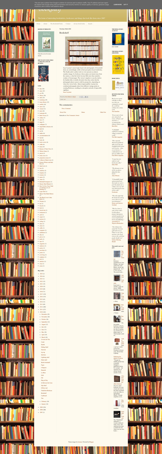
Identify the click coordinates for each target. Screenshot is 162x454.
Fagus (42, 365)
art (64, 99)
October (44, 319)
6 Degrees (43, 367)
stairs (41, 106)
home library (43, 102)
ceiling (41, 221)
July (43, 327)
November (44, 317)
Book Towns (43, 115)
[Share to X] (84, 97)
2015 (41, 299)
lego (41, 241)
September (45, 322)
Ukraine (42, 201)
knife (41, 239)
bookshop (42, 100)
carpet (41, 217)
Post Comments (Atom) (73, 115)
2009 (41, 407)
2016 (41, 296)
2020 (41, 286)
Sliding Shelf (44, 347)
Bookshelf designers (45, 182)
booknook (42, 212)
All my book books (79, 24)
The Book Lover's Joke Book (46, 198)
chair (41, 91)
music (41, 177)
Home (38, 24)
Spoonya (43, 355)
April (43, 334)
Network (43, 350)
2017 (41, 294)
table (41, 97)
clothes (41, 118)
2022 (41, 281)
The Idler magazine (117, 137)
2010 (41, 312)
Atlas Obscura (115, 175)
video (41, 179)
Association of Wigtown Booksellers (117, 222)
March (43, 337)
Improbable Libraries (45, 126)
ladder (41, 133)
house (41, 147)
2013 (41, 304)
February (44, 401)
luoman (80, 442)
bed (40, 138)
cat (40, 131)
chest (41, 223)
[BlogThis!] (82, 97)
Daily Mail (115, 164)
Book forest (122, 318)
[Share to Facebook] (86, 97)
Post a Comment (66, 108)
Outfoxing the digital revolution (118, 357)
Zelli (42, 375)
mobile (41, 104)
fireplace (42, 173)
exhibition (42, 232)
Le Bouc (43, 372)
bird (41, 208)
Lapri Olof (42, 191)
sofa (41, 259)
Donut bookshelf (122, 307)
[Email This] (80, 97)
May (43, 332)
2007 (41, 412)
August (44, 324)
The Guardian (115, 111)
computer (42, 230)
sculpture (42, 257)
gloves (41, 237)
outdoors (42, 246)
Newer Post (63, 112)
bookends (42, 113)
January (44, 404)
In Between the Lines (46, 383)
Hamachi (43, 370)
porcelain (42, 250)
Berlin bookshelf (45, 362)
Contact (68, 24)
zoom (41, 266)
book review (43, 142)
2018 (41, 291)
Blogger (91, 442)
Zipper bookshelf (122, 295)
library (41, 95)
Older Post (103, 112)
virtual (41, 109)
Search (90, 24)
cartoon (42, 219)
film (41, 235)
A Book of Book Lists (45, 160)
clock (41, 226)
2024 (41, 276)
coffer (41, 228)
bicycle (41, 206)
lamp (41, 122)
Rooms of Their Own (45, 149)
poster (41, 252)
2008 (41, 410)
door (41, 120)
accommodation (44, 135)
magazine (42, 244)
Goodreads (115, 192)
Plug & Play (44, 380)
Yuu (42, 398)
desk (41, 111)
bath (41, 129)
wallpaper (42, 124)
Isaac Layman (67, 92)
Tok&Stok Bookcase (46, 390)
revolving (42, 255)
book (41, 140)
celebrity (42, 170)
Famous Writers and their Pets (46, 163)
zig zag (43, 352)
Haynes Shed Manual (45, 184)
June (43, 329)
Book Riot (114, 126)
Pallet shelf (44, 360)
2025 (41, 274)
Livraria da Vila (45, 339)
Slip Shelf (43, 385)
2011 (41, 309)
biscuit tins (42, 210)
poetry (41, 248)
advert (41, 153)
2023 (41, 279)
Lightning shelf (45, 357)
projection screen (44, 158)
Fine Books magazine (117, 155)
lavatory (42, 175)
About (45, 24)
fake (41, 89)
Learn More (118, 4)
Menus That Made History (46, 194)
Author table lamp (122, 341)
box (41, 168)
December (44, 314)
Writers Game (43, 151)
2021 (41, 284)
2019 (41, 289)
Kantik (43, 344)
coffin (41, 144)
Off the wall (44, 388)
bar (40, 203)
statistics (42, 261)
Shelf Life (42, 166)
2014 (41, 302)
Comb (42, 342)
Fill (42, 378)
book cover (42, 155)
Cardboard (44, 396)
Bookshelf (49, 9)
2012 (41, 307)
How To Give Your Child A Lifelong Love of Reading (46, 187)
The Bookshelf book (56, 24)
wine (41, 264)
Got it (126, 4)
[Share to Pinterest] (87, 97)
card (41, 215)
